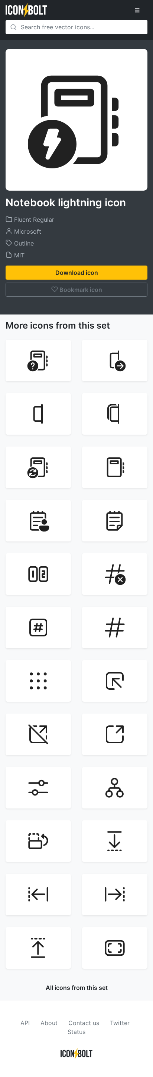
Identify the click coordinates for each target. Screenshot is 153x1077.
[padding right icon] (114, 894)
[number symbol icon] (114, 627)
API (25, 1023)
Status (76, 1031)
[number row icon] (38, 574)
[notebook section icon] (38, 414)
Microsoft (26, 231)
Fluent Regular (33, 219)
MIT (18, 255)
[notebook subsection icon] (114, 414)
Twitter (120, 1023)
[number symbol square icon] (38, 627)
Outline (23, 243)
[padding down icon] (114, 841)
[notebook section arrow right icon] (114, 360)
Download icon (76, 272)
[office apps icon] (38, 681)
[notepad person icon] (38, 520)
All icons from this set (77, 987)
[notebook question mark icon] (38, 360)
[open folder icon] (114, 681)
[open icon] (114, 734)
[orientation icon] (38, 841)
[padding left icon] (38, 894)
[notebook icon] (114, 467)
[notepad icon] (114, 520)
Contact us (83, 1023)
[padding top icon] (38, 948)
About (49, 1023)
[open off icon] (38, 734)
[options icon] (38, 787)
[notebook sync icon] (38, 467)
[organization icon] (114, 787)
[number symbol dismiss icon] (114, 574)
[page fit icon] (114, 948)
